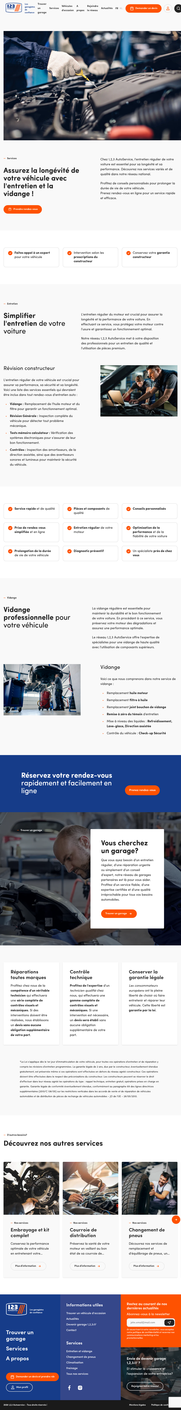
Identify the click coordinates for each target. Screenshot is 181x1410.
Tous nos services (77, 1374)
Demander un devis (146, 8)
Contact (71, 1330)
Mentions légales (137, 1405)
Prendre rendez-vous (25, 209)
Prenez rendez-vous (142, 790)
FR (116, 8)
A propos (80, 8)
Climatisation (74, 1362)
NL (121, 8)
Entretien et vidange (79, 1351)
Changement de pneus (81, 1357)
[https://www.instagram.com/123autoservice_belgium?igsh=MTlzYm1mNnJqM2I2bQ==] (80, 1388)
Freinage (72, 1368)
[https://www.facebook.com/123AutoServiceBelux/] (69, 1388)
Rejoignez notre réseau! (145, 1386)
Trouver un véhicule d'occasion (86, 1313)
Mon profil (22, 1387)
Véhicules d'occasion (68, 8)
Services (54, 8)
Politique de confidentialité (164, 1405)
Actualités (107, 8)
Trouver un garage (42, 8)
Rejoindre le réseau (92, 8)
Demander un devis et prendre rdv (35, 1376)
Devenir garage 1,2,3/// (81, 1324)
